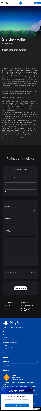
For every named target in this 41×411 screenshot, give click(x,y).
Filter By (8, 219)
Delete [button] (33, 273)
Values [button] (5, 357)
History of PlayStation (9, 348)
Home (4, 327)
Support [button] (6, 361)
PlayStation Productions (10, 343)
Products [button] (6, 353)
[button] (20, 288)
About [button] (5, 332)
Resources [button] (6, 366)
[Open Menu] (2, 3)
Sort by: (8, 231)
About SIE (5, 335)
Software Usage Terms (33, 402)
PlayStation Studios (8, 340)
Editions (8, 206)
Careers (5, 337)
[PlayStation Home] (20, 3)
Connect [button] (6, 370)
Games (11, 327)
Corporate (6, 345)
